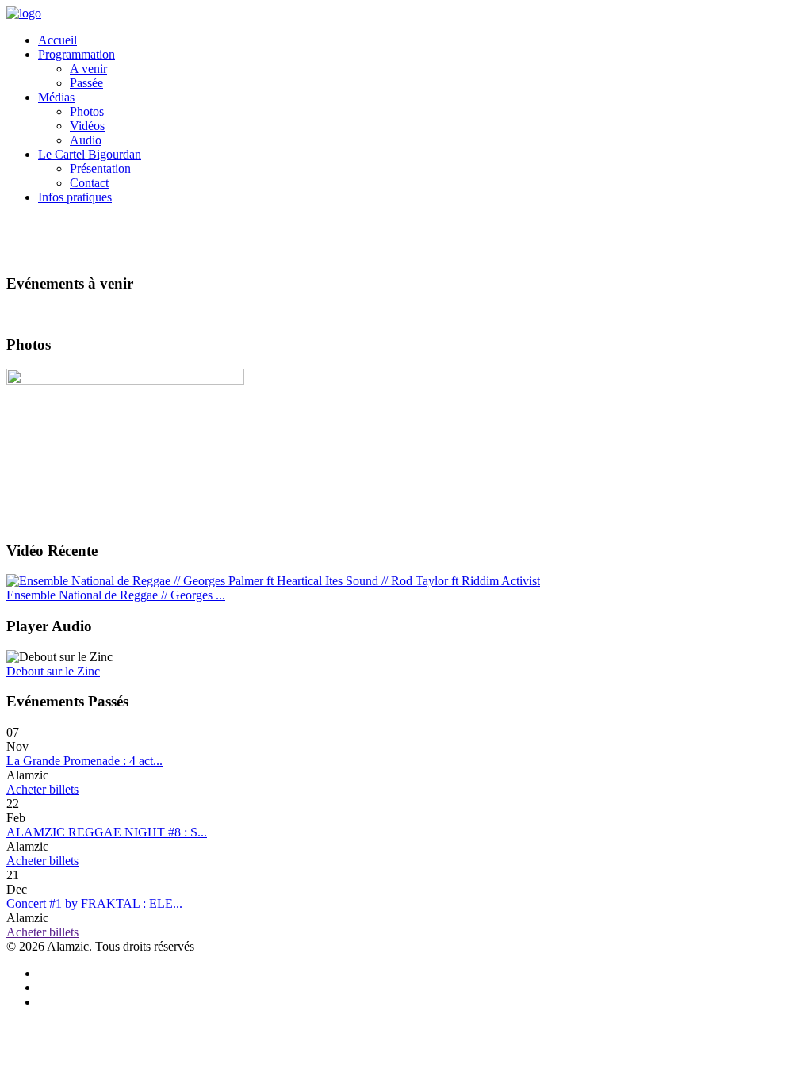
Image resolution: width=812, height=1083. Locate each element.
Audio (86, 140)
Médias (56, 97)
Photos (87, 111)
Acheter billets (42, 789)
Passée (86, 83)
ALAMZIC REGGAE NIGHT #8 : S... (106, 832)
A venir (88, 68)
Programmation (76, 54)
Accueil (57, 40)
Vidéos (87, 125)
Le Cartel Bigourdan (89, 154)
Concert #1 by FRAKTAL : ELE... (94, 903)
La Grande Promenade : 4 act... (84, 760)
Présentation (100, 168)
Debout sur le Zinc (53, 671)
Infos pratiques (75, 197)
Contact (89, 182)
